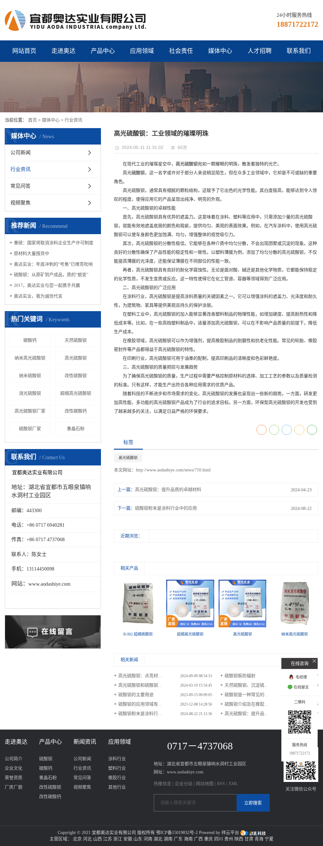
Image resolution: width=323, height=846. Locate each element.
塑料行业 (117, 768)
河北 (87, 839)
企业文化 (13, 768)
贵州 (228, 839)
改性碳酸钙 (76, 411)
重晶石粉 (76, 428)
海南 (188, 839)
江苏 (107, 839)
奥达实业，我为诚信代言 (38, 296)
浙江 (117, 839)
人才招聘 (260, 51)
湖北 (158, 839)
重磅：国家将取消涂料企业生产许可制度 (53, 242)
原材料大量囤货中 (31, 253)
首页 (32, 120)
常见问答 (20, 186)
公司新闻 (20, 152)
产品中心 (103, 51)
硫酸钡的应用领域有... (140, 704)
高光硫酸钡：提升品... (246, 713)
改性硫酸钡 (76, 375)
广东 (178, 839)
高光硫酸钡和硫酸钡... (140, 685)
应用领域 (142, 51)
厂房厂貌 (13, 787)
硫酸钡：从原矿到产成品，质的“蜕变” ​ (52, 274)
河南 (148, 839)
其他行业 (117, 787)
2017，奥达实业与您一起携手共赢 (47, 285)
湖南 (168, 839)
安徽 (127, 839)
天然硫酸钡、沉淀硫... (246, 685)
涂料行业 (117, 758)
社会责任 (181, 51)
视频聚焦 (20, 202)
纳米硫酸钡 (30, 375)
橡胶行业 (117, 777)
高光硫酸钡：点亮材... (140, 675)
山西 (97, 839)
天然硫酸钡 (76, 340)
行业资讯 (73, 120)
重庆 (208, 839)
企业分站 (183, 783)
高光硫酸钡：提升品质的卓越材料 (168, 489)
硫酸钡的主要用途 (136, 694)
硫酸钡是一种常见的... (246, 694)
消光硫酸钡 (30, 393)
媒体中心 (220, 51)
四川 (218, 839)
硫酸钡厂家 (30, 428)
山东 (137, 839)
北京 (77, 839)
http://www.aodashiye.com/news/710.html (173, 470)
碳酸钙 (30, 340)
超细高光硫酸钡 (75, 393)
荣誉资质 (13, 777)
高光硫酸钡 (76, 358)
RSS (221, 783)
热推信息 (162, 783)
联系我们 (299, 51)
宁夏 (269, 839)
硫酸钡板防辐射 (240, 675)
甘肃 (248, 839)
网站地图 (205, 783)
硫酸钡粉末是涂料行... (140, 713)
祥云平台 (230, 832)
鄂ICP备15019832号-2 (177, 832)
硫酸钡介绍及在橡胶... (246, 704)
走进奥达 (63, 51)
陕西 (238, 839)
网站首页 (24, 51)
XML (233, 783)
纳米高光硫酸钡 (30, 358)
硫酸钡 (45, 758)
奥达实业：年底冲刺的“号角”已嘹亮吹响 (53, 264)
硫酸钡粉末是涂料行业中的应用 (166, 508)
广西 (198, 839)
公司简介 (13, 758)
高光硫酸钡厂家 (30, 411)
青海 (259, 839)
